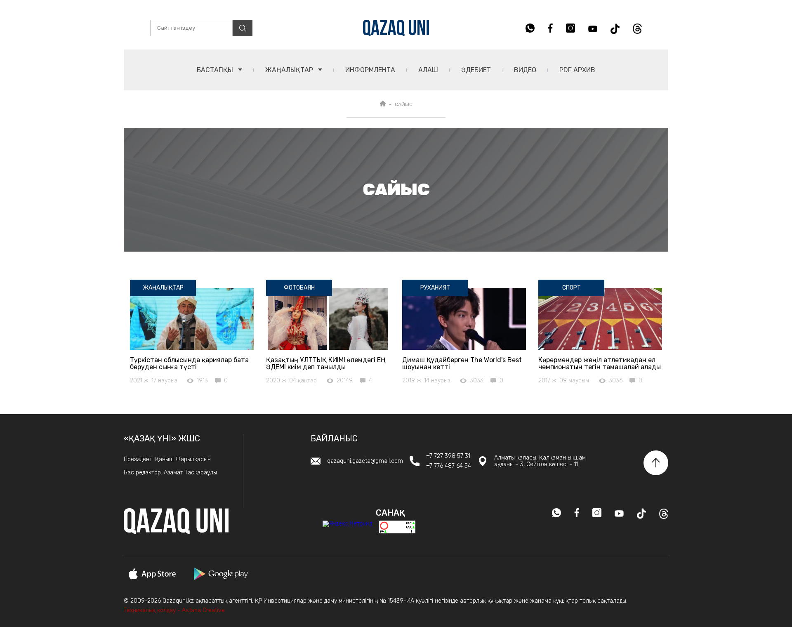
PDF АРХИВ (577, 70)
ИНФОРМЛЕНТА (370, 70)
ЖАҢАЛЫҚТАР (290, 70)
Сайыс (403, 104)
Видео (525, 70)
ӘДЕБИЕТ (476, 70)
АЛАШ (428, 70)
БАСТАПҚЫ (216, 70)
